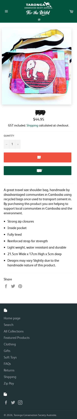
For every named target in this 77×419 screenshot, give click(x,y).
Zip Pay (9, 383)
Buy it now (37, 170)
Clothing (10, 344)
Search (8, 325)
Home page (12, 318)
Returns (9, 370)
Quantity (9, 135)
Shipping (32, 125)
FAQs (7, 363)
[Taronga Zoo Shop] (38, 9)
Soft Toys (10, 357)
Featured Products (17, 337)
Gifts (7, 351)
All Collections (14, 331)
